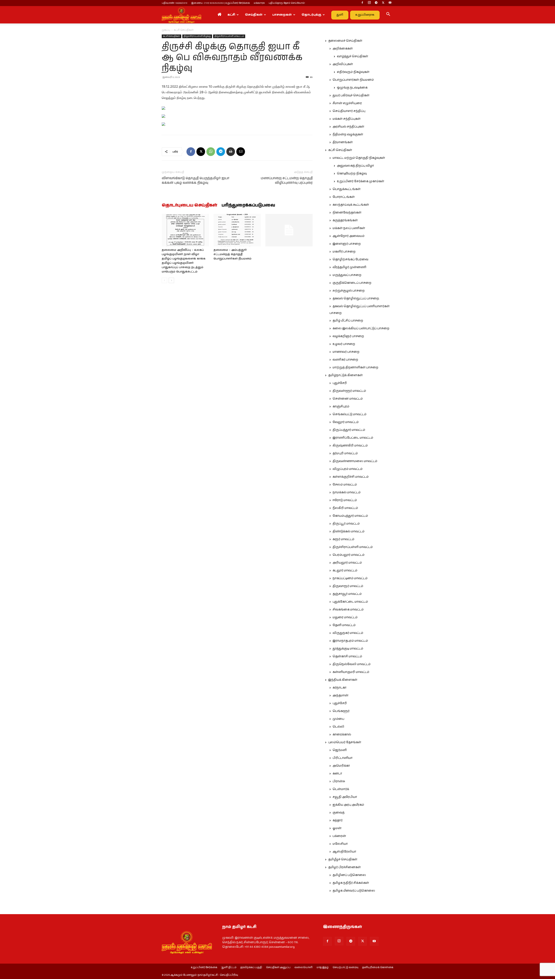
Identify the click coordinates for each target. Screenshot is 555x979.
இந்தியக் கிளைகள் (342, 679)
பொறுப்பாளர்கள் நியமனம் (353, 79)
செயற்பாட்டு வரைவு (345, 967)
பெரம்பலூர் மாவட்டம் (348, 555)
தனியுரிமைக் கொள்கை (377, 967)
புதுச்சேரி (340, 383)
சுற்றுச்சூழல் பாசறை (349, 290)
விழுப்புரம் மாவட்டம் (347, 469)
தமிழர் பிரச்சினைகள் (344, 867)
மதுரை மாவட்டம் (345, 617)
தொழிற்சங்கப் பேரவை (350, 259)
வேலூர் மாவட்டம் (346, 422)
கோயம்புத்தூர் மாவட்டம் (350, 515)
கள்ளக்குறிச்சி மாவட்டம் (351, 476)
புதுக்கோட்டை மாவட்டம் (350, 601)
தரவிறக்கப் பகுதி (251, 967)
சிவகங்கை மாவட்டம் (348, 609)
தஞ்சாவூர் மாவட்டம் (347, 594)
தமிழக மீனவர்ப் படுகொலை (354, 890)
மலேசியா (340, 843)
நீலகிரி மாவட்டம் (345, 508)
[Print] (230, 151)
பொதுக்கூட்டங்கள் (347, 189)
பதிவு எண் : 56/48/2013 (174, 3)
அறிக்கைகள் (343, 48)
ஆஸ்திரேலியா (344, 851)
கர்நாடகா (339, 687)
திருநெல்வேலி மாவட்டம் (352, 664)
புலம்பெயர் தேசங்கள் (344, 742)
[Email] (240, 151)
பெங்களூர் (341, 711)
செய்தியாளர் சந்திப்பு (349, 111)
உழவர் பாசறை (344, 344)
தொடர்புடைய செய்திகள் (189, 205)
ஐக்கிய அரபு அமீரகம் (348, 804)
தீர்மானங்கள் (343, 142)
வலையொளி (303, 967)
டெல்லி (338, 726)
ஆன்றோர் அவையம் (348, 236)
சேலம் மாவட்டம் (345, 484)
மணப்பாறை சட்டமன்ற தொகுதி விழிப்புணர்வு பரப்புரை (287, 180)
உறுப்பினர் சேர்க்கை (204, 967)
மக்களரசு (259, 3)
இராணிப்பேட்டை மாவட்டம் (353, 437)
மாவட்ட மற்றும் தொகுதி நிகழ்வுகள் (359, 158)
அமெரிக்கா (341, 765)
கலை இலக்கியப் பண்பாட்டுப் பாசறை (361, 328)
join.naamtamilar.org (282, 947)
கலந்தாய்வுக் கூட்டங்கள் (351, 204)
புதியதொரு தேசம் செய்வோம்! (287, 3)
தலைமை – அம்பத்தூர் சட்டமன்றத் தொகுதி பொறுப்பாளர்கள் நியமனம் (232, 254)
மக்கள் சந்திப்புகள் (347, 118)
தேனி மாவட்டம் (344, 625)
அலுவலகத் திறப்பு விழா (355, 165)
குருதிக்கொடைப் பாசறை (352, 282)
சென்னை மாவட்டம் (348, 398)
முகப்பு (166, 30)
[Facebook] (362, 3)
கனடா (337, 773)
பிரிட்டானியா (343, 758)
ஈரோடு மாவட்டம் (345, 500)
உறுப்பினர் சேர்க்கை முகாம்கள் (360, 181)
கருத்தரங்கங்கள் (345, 220)
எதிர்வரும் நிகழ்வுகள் (353, 72)
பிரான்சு (339, 781)
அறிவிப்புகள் (343, 64)
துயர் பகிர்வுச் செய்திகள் (351, 95)
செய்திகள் (254, 14)
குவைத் (338, 812)
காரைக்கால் (342, 734)
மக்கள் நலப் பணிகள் (349, 228)
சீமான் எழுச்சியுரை (347, 103)
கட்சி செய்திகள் (171, 36)
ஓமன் (337, 828)
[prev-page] (164, 280)
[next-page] (171, 280)
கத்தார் (338, 820)
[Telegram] (376, 3)
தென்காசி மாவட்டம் (347, 656)
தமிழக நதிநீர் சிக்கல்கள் (351, 883)
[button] (388, 15)
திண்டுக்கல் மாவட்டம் (348, 531)
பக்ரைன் (339, 836)
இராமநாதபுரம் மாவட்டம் (350, 640)
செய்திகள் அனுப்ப (278, 967)
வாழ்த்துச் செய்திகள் (352, 56)
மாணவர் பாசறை (346, 351)
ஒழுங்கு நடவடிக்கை (352, 87)
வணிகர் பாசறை (345, 359)
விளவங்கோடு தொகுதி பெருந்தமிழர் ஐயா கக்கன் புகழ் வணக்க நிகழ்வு (195, 180)
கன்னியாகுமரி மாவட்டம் (351, 672)
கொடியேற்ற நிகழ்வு (352, 173)
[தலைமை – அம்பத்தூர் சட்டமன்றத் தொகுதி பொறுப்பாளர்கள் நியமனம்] (237, 230)
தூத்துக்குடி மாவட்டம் (348, 648)
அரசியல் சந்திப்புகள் (348, 126)
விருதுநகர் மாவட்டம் (348, 633)
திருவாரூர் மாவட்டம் (348, 586)
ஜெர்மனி (340, 750)
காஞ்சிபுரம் (341, 406)
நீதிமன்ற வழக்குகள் (348, 134)
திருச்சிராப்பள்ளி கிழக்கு (197, 36)
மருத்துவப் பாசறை (347, 275)
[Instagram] (369, 3)
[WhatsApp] (210, 151)
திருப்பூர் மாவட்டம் (346, 523)
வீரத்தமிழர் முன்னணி (349, 267)
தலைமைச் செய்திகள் (345, 40)
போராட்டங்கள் (344, 197)
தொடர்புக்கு (311, 14)
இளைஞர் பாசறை (347, 243)
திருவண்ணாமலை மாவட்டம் (355, 461)
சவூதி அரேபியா (345, 797)
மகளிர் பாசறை (344, 251)
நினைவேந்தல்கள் (347, 212)
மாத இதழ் (323, 967)
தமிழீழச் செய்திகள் (342, 859)
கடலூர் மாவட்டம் (345, 570)
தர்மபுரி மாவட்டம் (345, 453)
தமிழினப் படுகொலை (349, 875)
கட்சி (231, 14)
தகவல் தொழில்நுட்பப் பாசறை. (356, 298)
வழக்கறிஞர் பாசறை (348, 336)
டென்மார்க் (341, 789)
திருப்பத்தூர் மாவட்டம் (349, 430)
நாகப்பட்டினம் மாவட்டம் (350, 578)
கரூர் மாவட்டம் (343, 539)
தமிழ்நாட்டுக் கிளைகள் (345, 375)
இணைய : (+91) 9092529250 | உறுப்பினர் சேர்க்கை (220, 3)
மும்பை (338, 719)
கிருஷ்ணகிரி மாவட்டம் (350, 445)
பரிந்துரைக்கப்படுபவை (248, 205)
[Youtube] (390, 3)
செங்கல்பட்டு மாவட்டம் (349, 414)
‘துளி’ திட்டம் (229, 967)
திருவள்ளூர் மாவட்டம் (349, 391)
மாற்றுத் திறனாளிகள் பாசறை (355, 367)
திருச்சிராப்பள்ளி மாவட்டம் (229, 36)
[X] (383, 3)
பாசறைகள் (282, 14)
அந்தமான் (340, 695)
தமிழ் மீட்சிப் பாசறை (348, 320)
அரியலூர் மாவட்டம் (347, 562)
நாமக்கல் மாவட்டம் (347, 492)
